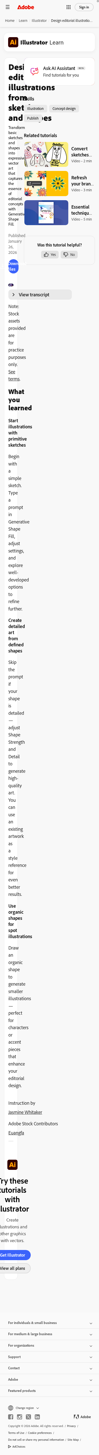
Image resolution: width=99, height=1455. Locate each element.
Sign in (84, 7)
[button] (68, 7)
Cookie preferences (40, 1433)
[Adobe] (25, 7)
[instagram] (19, 1416)
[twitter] (28, 1416)
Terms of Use (16, 1433)
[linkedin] (37, 1416)
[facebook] (10, 1416)
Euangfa (16, 1133)
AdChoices (18, 1446)
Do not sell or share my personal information (36, 1440)
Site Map (73, 1440)
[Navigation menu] (7, 7)
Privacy (71, 1426)
